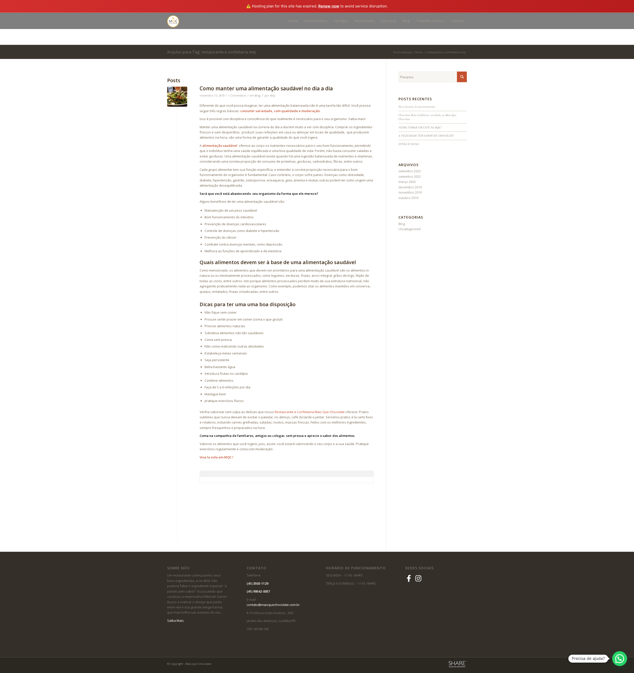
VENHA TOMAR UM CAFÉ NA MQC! (420, 127)
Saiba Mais (175, 620)
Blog (257, 95)
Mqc (273, 95)
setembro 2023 (409, 171)
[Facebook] (410, 578)
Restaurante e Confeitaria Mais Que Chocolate (310, 412)
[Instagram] (418, 578)
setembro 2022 (409, 176)
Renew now (328, 6)
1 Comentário (237, 95)
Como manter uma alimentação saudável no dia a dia (266, 88)
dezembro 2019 (410, 187)
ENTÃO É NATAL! (409, 144)
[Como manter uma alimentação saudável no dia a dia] (177, 97)
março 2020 (407, 181)
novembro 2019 (410, 192)
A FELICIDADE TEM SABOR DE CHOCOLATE (426, 135)
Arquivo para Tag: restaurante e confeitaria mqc (211, 52)
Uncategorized (409, 229)
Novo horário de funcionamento (416, 106)
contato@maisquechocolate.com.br (274, 604)
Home (419, 52)
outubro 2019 (408, 198)
